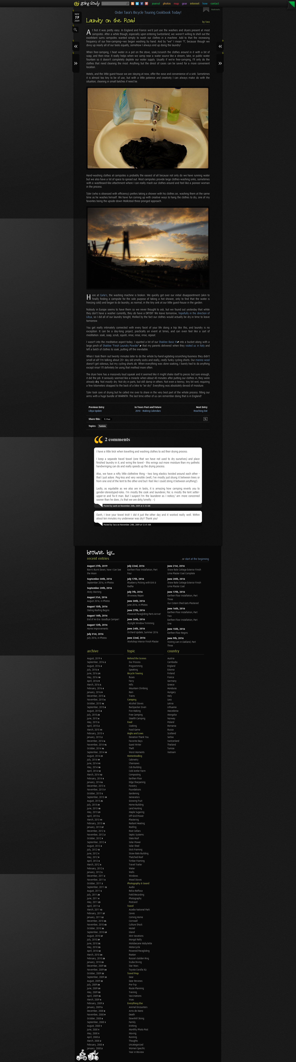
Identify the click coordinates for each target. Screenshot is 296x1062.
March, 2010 (93, 954)
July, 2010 (92, 939)
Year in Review (136, 1052)
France (170, 677)
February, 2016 (95, 688)
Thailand (171, 744)
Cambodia (172, 662)
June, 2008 (92, 1029)
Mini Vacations (136, 936)
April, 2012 (93, 861)
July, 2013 (92, 804)
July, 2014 (92, 759)
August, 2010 (94, 936)
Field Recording (136, 894)
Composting (135, 774)
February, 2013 (95, 823)
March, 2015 (93, 729)
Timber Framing (137, 861)
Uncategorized (136, 1044)
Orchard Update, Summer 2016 (142, 632)
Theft (131, 748)
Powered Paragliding (139, 951)
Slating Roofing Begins (98, 610)
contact (215, 3)
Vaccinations (135, 996)
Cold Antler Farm (137, 771)
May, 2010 (92, 947)
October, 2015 (94, 703)
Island (132, 932)
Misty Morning (94, 592)
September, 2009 (96, 977)
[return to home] (87, 3)
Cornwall (133, 921)
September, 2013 (96, 797)
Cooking (133, 726)
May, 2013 (92, 812)
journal (156, 3)
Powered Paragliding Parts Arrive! (144, 614)
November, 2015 (95, 699)
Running (133, 1037)
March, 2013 (93, 819)
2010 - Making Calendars (148, 411)
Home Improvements (97, 628)
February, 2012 (95, 868)
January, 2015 (94, 737)
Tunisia (102, 426)
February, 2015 (95, 733)
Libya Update (95, 411)
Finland (171, 673)
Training (133, 992)
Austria (170, 658)
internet (194, 3)
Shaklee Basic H (168, 342)
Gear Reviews (135, 981)
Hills (131, 684)
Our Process (134, 662)
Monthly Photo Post (138, 1029)
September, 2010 (96, 932)
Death (132, 1014)
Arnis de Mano (136, 1011)
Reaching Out (200, 411)
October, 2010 (94, 928)
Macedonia (172, 711)
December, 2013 (95, 786)
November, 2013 (95, 789)
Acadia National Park (139, 909)
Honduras (172, 688)
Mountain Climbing (138, 688)
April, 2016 (93, 681)
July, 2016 (92, 669)
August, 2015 (94, 711)
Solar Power (135, 842)
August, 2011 (94, 890)
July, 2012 (92, 849)
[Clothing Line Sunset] (148, 248)
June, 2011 (92, 898)
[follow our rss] (132, 3)
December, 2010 (95, 921)
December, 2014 (95, 741)
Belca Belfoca (136, 890)
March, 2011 (93, 909)
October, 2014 (94, 748)
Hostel (132, 928)
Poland (170, 722)
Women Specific (137, 1048)
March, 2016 (93, 684)
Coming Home (136, 917)
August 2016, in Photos (98, 601)
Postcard (133, 902)
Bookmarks (215, 9)
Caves (132, 913)
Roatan (132, 954)
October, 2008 (94, 1018)
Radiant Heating (137, 823)
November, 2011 (95, 879)
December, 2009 (95, 965)
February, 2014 (95, 778)
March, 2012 (93, 864)
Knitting (133, 1026)
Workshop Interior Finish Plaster (143, 641)
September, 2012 (96, 842)
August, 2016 (94, 666)
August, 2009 (94, 981)
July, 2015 (92, 714)
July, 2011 (92, 894)
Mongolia (172, 714)
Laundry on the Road (110, 20)
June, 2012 (92, 853)
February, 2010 (95, 958)
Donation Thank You (139, 737)
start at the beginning (197, 559)
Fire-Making (135, 711)
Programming (135, 666)
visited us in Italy (195, 345)
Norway (171, 718)
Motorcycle (134, 947)
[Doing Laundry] (148, 128)
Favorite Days (135, 741)
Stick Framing (135, 849)
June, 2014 (92, 763)
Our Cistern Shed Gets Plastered (183, 603)
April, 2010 (93, 951)
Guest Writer (135, 744)
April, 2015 (93, 726)
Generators (134, 797)
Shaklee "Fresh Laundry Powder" (121, 345)
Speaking (133, 669)
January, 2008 (94, 1048)
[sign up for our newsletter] (146, 3)
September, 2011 (96, 887)
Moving (132, 1033)
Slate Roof (134, 838)
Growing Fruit (135, 801)
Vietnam (171, 752)
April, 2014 (93, 771)
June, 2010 (92, 943)
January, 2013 (94, 827)
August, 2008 (94, 1026)
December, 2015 (95, 696)
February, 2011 (95, 913)
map (176, 3)
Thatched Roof (136, 857)
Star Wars (133, 965)
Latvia (170, 703)
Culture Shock (135, 924)
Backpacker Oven (137, 707)
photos (167, 3)
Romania (171, 726)
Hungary (171, 692)
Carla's (103, 295)
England (171, 666)
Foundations (135, 789)
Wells (131, 872)
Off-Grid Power (136, 816)
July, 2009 (92, 984)
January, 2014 (94, 782)
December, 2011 (95, 876)
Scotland (171, 733)
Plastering (134, 819)
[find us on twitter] (137, 3)
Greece (170, 684)
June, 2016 (92, 673)
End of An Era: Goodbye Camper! (103, 619)
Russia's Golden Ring (139, 958)
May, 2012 (92, 857)
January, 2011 (94, 917)
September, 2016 (96, 662)
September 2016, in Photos (100, 582)
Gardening (134, 793)
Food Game (134, 729)
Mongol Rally (135, 939)
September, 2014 (96, 752)
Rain (131, 692)
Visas (131, 999)
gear (184, 3)
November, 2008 (95, 1014)
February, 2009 (95, 1003)
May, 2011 (92, 902)
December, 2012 (95, 831)
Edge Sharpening (137, 782)
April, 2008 (93, 1037)
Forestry (133, 786)
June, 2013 (92, 808)
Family (132, 1022)
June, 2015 (92, 718)
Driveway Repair (135, 595)
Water (132, 868)
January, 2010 (94, 962)
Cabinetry (133, 759)
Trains (132, 696)
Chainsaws (134, 763)
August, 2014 (94, 756)
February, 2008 (95, 1044)
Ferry (131, 681)
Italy (169, 696)
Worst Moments (136, 752)
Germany (172, 681)
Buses (132, 677)
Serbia (170, 737)
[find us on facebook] (141, 3)
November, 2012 (95, 834)
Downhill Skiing (136, 1018)
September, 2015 (96, 707)
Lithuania (172, 707)
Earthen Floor (135, 778)
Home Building (136, 804)
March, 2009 (93, 999)
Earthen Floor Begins (177, 632)
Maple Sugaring (136, 812)
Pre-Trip (133, 984)
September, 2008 (96, 1022)
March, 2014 (93, 774)
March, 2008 (93, 1040)
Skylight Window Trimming (140, 623)
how (205, 3)
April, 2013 (93, 816)
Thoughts (133, 1040)
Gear (131, 977)
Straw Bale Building (138, 853)
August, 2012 (94, 846)
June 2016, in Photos (137, 605)
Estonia (171, 669)
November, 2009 (95, 969)
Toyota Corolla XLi (138, 969)
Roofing (132, 827)
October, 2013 (94, 793)
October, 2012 (94, 838)
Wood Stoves (135, 879)
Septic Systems (136, 834)
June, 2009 (92, 988)
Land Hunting (135, 808)
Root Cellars (135, 831)
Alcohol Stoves (136, 703)
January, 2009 (94, 1007)
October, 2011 (94, 883)
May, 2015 (92, 722)
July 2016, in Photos (97, 638)
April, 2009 (93, 996)
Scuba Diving (135, 962)
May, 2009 (92, 992)
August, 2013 (94, 801)
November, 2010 (95, 924)
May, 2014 (92, 767)
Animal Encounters (138, 1007)
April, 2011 (93, 906)
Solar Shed (134, 846)
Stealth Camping (137, 718)
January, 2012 (94, 872)
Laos (169, 699)
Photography (135, 898)
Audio (132, 887)
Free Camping (136, 714)
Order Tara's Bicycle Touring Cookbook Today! (148, 13)
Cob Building (135, 767)
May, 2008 (92, 1033)
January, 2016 (94, 692)
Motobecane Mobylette (140, 943)
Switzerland (173, 741)
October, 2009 (94, 973)
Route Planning (136, 988)
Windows (133, 876)
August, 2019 (94, 658)
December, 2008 (95, 1011)
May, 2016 (92, 677)
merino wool (202, 360)
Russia (170, 729)
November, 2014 (95, 744)
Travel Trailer (135, 864)
